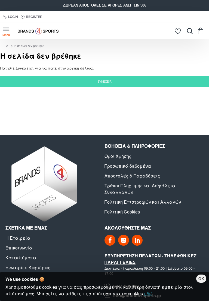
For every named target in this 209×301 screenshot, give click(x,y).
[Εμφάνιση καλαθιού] (201, 31)
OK (201, 278)
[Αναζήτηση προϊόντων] (188, 31)
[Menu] (6, 31)
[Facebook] (109, 240)
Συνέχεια (105, 81)
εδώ (148, 293)
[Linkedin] (137, 240)
